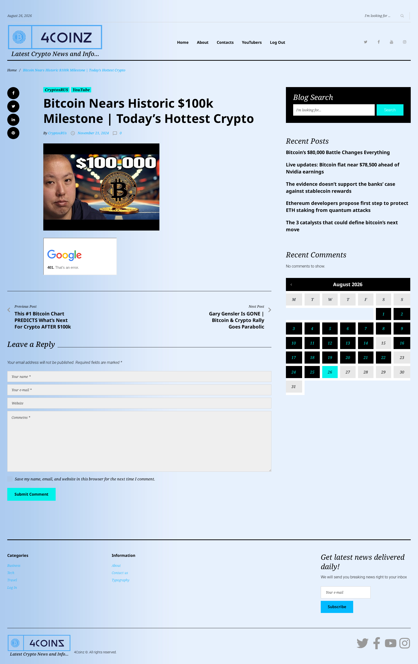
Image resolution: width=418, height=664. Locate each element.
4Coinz (79, 652)
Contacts (225, 42)
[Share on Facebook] (13, 93)
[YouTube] (392, 42)
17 (293, 357)
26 (330, 372)
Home (183, 42)
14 (366, 343)
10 (293, 343)
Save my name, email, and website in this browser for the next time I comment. (85, 479)
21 (366, 357)
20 (348, 357)
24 (293, 372)
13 (348, 343)
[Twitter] (365, 42)
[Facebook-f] (377, 643)
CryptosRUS (56, 89)
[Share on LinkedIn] (13, 120)
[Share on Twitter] (13, 106)
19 (330, 357)
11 (312, 343)
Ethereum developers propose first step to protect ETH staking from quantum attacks (347, 206)
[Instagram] (405, 42)
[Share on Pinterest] (13, 133)
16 (402, 343)
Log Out (277, 42)
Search (390, 110)
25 (312, 372)
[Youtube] (391, 643)
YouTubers (252, 42)
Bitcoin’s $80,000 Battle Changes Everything (338, 152)
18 (312, 357)
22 (383, 357)
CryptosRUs (57, 133)
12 (330, 343)
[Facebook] (379, 42)
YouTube (81, 89)
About (203, 42)
